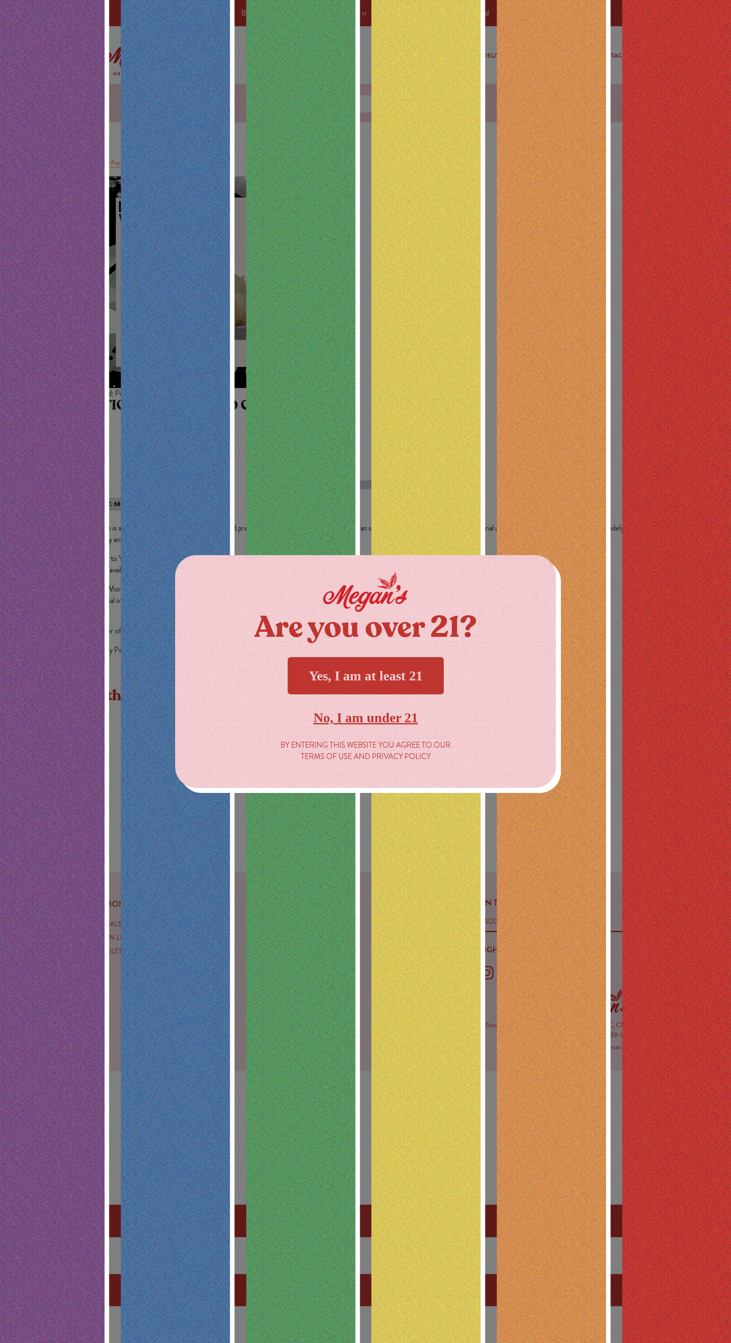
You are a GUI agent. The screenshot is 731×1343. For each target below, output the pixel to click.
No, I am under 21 (365, 717)
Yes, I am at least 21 (366, 675)
